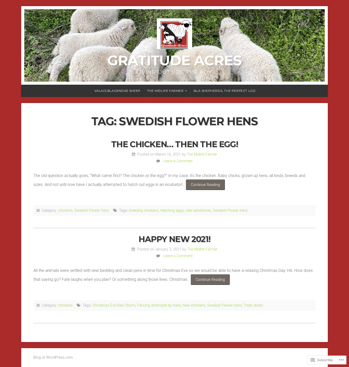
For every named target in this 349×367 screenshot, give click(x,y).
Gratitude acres (174, 60)
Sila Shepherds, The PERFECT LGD (224, 91)
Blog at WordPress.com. (53, 357)
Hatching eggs (172, 210)
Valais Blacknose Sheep (118, 91)
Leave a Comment (178, 161)
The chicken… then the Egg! (174, 144)
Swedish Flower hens (91, 210)
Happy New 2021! (174, 239)
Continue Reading (203, 186)
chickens (65, 210)
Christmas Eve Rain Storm (113, 305)
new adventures (198, 210)
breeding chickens (143, 210)
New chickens (194, 305)
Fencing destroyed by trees (159, 305)
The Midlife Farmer (165, 91)
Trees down (253, 305)
